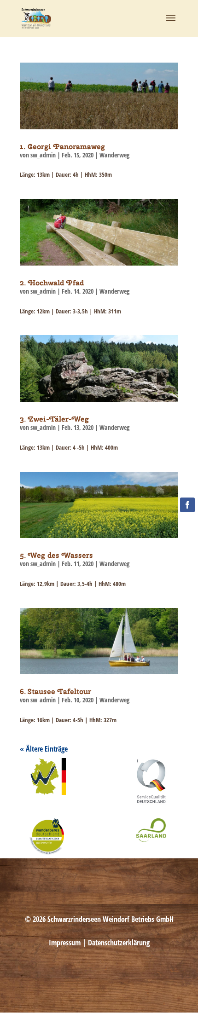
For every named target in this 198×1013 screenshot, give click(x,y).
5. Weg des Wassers (56, 555)
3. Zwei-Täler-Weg (54, 419)
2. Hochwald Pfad (52, 283)
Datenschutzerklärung (119, 943)
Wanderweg (114, 155)
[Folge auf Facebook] (187, 505)
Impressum (65, 943)
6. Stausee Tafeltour (55, 691)
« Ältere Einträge (44, 749)
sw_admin (43, 155)
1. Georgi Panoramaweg (62, 146)
